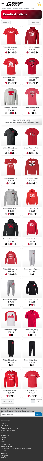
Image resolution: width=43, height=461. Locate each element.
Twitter (3, 458)
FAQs (3, 439)
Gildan (6, 22)
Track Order (5, 435)
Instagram (4, 456)
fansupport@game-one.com (10, 428)
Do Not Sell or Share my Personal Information (16, 448)
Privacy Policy (5, 444)
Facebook (4, 453)
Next (39, 401)
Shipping (3, 437)
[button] (3, 4)
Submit (38, 414)
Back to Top (7, 401)
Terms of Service (6, 446)
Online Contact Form (8, 430)
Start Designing (11, 42)
